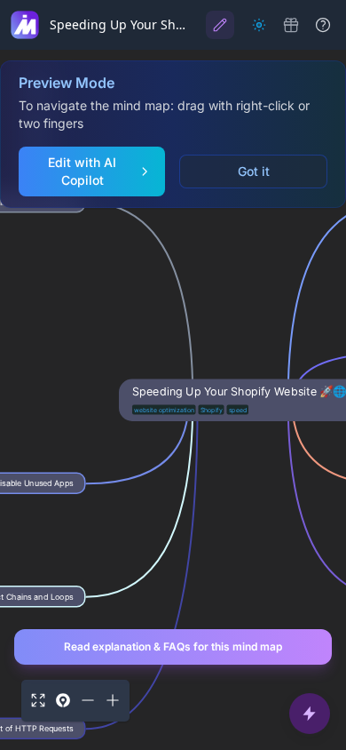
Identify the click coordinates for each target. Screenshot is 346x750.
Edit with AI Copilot (82, 171)
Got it (254, 171)
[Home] (25, 25)
